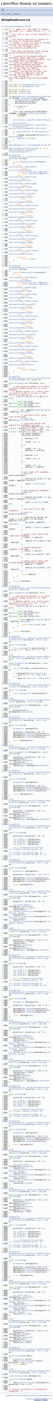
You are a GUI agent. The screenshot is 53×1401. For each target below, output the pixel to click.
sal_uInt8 (17, 668)
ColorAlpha (38, 848)
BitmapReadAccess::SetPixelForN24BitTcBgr (29, 747)
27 (4, 96)
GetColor (21, 420)
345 (4, 890)
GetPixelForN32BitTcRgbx (20, 247)
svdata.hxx (24, 91)
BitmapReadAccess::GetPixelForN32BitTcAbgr (29, 827)
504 (4, 1319)
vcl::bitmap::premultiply (21, 911)
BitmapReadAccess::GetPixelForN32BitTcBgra (29, 1088)
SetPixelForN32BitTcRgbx (20, 358)
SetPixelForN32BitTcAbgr (20, 308)
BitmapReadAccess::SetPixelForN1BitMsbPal (29, 656)
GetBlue (25, 760)
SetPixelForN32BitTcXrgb (20, 328)
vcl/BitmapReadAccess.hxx (31, 85)
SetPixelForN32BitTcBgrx (20, 343)
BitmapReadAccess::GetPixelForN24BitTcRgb (29, 772)
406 (4, 1059)
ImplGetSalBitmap (35, 113)
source (9, 14)
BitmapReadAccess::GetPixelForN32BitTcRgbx (29, 1254)
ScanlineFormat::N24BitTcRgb (23, 184)
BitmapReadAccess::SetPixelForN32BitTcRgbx (29, 1321)
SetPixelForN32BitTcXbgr (20, 313)
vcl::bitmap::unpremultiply (22, 849)
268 (4, 698)
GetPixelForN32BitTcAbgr (20, 197)
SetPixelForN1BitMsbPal (20, 281)
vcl (2, 14)
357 (4, 928)
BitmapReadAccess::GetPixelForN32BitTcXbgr (29, 862)
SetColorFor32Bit (27, 1383)
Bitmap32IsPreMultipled (25, 148)
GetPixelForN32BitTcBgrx (20, 232)
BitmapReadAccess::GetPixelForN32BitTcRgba (29, 1219)
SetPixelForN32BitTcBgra (20, 338)
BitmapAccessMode (29, 98)
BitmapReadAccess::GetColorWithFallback (28, 588)
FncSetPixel (14, 266)
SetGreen (30, 735)
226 (4, 586)
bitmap (16, 14)
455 (4, 1188)
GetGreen (26, 764)
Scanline (20, 658)
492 (4, 1280)
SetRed (29, 737)
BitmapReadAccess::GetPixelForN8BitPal (28, 685)
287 (4, 745)
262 (4, 683)
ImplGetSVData (15, 150)
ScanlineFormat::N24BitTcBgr (23, 177)
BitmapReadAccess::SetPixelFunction (26, 267)
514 (4, 1347)
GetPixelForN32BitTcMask (20, 254)
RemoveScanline (28, 162)
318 (4, 824)
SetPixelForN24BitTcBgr (20, 291)
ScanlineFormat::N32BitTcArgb (23, 205)
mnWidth (40, 410)
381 (4, 990)
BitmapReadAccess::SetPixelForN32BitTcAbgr (29, 892)
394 (4, 1020)
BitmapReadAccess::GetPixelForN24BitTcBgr (29, 719)
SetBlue (30, 734)
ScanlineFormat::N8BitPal (34, 172)
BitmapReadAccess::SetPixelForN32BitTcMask (29, 1372)
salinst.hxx (25, 93)
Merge (36, 541)
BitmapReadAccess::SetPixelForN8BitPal (28, 700)
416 (4, 1086)
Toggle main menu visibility (3, 9)
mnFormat (41, 125)
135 (4, 376)
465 (4, 1217)
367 (4, 955)
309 (4, 799)
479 (4, 1252)
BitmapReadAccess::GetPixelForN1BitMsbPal (29, 638)
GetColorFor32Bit (27, 1361)
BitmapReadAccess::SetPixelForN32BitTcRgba (29, 1283)
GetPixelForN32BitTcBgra (20, 227)
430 (4, 1121)
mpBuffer (22, 106)
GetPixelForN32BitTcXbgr (20, 202)
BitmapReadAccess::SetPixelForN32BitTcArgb (29, 1023)
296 (4, 771)
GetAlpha (26, 906)
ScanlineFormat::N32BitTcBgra (23, 220)
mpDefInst (31, 150)
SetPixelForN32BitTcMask (20, 365)
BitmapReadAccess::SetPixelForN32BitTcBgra (29, 1152)
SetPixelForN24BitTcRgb (20, 298)
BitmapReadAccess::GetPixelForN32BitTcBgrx (29, 1123)
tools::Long (41, 640)
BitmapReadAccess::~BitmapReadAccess (27, 145)
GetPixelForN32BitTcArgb (20, 212)
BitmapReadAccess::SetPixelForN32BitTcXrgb (29, 1061)
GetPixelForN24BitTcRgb (20, 187)
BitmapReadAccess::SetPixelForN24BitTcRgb (29, 801)
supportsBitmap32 (18, 152)
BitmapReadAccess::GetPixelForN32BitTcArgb (29, 957)
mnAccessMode (15, 137)
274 (4, 717)
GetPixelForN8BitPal (38, 174)
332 (4, 859)
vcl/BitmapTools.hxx (29, 86)
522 (4, 1369)
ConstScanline (16, 640)
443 (4, 1149)
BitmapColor (14, 376)
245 (4, 636)
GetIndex (35, 673)
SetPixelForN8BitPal (38, 284)
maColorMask (18, 120)
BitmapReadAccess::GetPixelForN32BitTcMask (29, 1350)
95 (4, 266)
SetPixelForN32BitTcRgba (20, 353)
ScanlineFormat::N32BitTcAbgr (23, 190)
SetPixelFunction (17, 128)
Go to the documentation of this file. (16, 26)
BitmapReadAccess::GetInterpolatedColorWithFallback (29, 379)
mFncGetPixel (19, 123)
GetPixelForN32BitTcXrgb (20, 217)
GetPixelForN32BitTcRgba (20, 242)
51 (4, 145)
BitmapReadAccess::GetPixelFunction (26, 157)
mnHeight (25, 412)
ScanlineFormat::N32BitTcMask (23, 251)
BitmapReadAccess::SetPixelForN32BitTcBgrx (29, 1190)
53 (4, 148)
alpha (26, 905)
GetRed (43, 765)
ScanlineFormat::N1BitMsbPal (23, 167)
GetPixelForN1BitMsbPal (20, 170)
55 (4, 155)
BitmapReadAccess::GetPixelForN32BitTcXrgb (29, 993)
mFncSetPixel (19, 127)
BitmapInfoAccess (23, 100)
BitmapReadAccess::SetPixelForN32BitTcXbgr (29, 930)
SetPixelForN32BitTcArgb (20, 323)
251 (4, 655)
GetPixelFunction (17, 125)
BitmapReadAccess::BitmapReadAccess (26, 96)
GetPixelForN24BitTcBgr (20, 180)
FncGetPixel (14, 155)
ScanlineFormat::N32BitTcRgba (23, 236)
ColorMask (19, 645)
